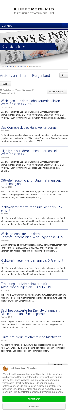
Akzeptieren (34, 398)
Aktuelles (21, 66)
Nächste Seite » (57, 91)
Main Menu (7, 25)
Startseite (9, 66)
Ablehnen (34, 406)
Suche (5, 83)
